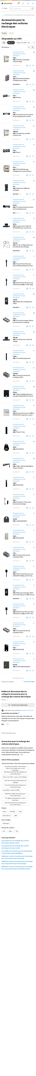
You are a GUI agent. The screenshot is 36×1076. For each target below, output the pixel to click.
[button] (34, 52)
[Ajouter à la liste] (30, 65)
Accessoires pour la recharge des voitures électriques (19, 53)
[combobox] (3, 42)
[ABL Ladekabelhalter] (18, 519)
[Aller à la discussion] (18, 717)
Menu (5, 8)
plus (22, 755)
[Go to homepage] (7, 3)
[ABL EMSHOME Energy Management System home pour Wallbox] (18, 168)
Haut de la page (29, 682)
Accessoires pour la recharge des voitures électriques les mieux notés (15, 847)
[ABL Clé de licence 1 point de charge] (18, 338)
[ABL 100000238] (18, 536)
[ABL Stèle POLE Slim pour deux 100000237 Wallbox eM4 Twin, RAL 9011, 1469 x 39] (18, 611)
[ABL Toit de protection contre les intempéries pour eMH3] (18, 113)
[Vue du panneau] (29, 47)
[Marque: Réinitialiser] (13, 42)
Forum (3, 700)
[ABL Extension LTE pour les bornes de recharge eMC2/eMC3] (18, 501)
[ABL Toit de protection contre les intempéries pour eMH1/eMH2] (18, 206)
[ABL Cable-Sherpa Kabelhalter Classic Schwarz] (18, 465)
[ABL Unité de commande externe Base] (18, 59)
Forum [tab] (11, 33)
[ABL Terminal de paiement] (18, 356)
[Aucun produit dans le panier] (32, 3)
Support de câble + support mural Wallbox (24, 42)
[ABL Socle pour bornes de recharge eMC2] (18, 554)
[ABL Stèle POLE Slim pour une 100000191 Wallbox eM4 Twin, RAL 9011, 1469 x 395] (18, 573)
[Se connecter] (23, 3)
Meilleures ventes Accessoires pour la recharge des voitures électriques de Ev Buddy (17, 862)
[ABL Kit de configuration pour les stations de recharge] (18, 244)
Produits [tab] (4, 33)
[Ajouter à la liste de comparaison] (27, 65)
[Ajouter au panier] (33, 65)
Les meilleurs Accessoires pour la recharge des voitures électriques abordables (16, 852)
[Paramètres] (18, 3)
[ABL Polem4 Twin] (18, 430)
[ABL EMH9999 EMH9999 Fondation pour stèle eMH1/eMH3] (18, 77)
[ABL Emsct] (18, 150)
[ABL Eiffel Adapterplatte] (18, 664)
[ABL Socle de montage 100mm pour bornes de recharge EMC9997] (18, 319)
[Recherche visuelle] (32, 8)
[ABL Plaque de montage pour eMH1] (18, 300)
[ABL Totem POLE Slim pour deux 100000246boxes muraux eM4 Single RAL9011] (18, 263)
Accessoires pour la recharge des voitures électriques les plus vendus (15, 842)
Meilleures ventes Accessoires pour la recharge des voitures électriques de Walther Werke (17, 868)
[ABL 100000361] (18, 483)
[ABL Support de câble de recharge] (18, 187)
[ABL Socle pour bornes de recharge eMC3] (18, 374)
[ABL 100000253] (18, 447)
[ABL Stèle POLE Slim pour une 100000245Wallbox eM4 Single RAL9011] (18, 282)
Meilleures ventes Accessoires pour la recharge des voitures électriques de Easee (17, 857)
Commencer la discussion (19, 705)
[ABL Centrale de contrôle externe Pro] (18, 132)
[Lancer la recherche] (11, 8)
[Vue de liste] (33, 47)
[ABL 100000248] (18, 647)
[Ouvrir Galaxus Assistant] (27, 3)
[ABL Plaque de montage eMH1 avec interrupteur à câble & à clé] (18, 592)
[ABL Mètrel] (18, 95)
